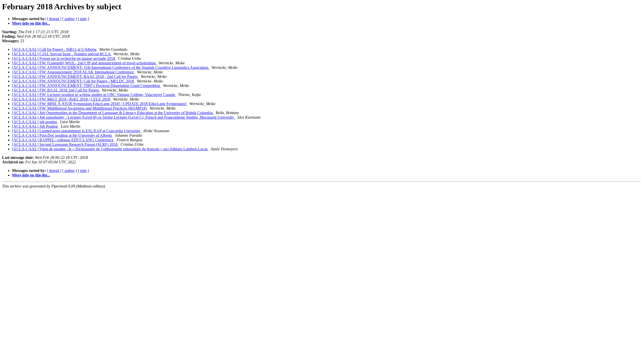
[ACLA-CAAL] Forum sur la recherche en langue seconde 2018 (64, 58)
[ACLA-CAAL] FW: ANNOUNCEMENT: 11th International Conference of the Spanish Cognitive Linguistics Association (110, 67)
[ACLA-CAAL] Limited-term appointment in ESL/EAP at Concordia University (76, 131)
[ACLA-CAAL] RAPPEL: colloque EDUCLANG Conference (63, 140)
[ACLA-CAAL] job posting (35, 122)
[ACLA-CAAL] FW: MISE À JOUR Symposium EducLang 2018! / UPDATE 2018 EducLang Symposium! (99, 104)
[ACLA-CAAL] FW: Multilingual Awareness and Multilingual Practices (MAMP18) (80, 108)
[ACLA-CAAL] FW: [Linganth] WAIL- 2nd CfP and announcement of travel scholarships (84, 63)
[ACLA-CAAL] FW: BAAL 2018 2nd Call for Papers (56, 90)
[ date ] (83, 19)
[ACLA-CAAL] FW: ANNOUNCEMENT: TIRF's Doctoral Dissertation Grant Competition (86, 85)
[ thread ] (54, 19)
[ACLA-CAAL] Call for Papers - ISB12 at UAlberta (54, 49)
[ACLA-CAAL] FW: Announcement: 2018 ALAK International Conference (73, 72)
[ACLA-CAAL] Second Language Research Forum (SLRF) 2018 (65, 144)
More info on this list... (31, 23)
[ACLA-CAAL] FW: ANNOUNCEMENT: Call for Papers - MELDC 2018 (73, 81)
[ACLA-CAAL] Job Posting (35, 126)
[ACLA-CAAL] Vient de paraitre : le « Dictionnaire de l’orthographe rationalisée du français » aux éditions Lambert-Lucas (110, 149)
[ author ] (69, 19)
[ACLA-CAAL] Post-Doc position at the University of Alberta (62, 135)
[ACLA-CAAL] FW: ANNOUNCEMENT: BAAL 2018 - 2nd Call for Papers (75, 76)
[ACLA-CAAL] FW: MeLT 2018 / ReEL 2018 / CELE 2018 (61, 99)
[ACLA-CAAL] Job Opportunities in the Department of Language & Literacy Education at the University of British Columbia (113, 113)
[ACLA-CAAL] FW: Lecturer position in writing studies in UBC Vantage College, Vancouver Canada (94, 95)
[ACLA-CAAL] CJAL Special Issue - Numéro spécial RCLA (62, 54)
